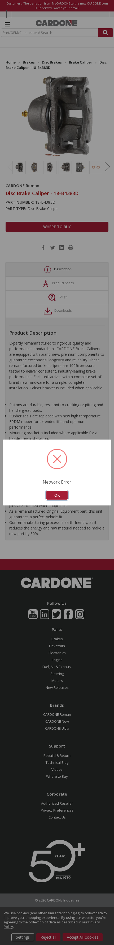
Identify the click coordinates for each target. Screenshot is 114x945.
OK (57, 495)
